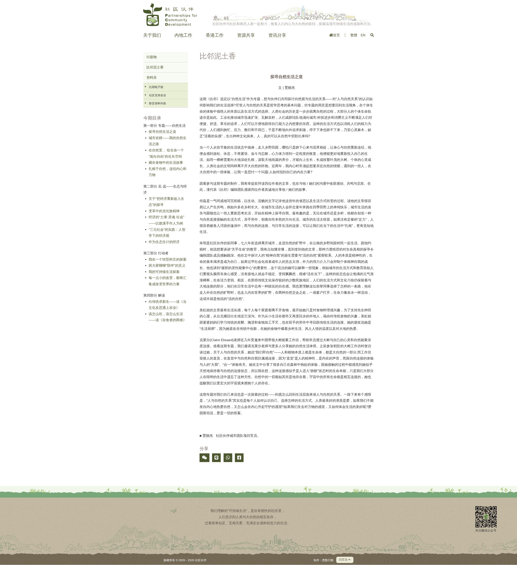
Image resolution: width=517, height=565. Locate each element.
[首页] (170, 14)
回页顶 (343, 559)
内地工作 (183, 35)
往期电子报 (156, 87)
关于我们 (152, 35)
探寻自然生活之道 (162, 132)
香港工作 (215, 35)
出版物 (151, 57)
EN (363, 35)
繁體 (353, 35)
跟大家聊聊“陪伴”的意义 (167, 265)
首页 (336, 35)
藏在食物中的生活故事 (166, 163)
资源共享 (246, 35)
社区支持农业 (157, 95)
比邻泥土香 (155, 67)
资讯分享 (277, 35)
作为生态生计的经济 (164, 242)
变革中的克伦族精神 (164, 211)
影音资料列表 (157, 103)
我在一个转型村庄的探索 (167, 259)
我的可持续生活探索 (164, 272)
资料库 (151, 78)
